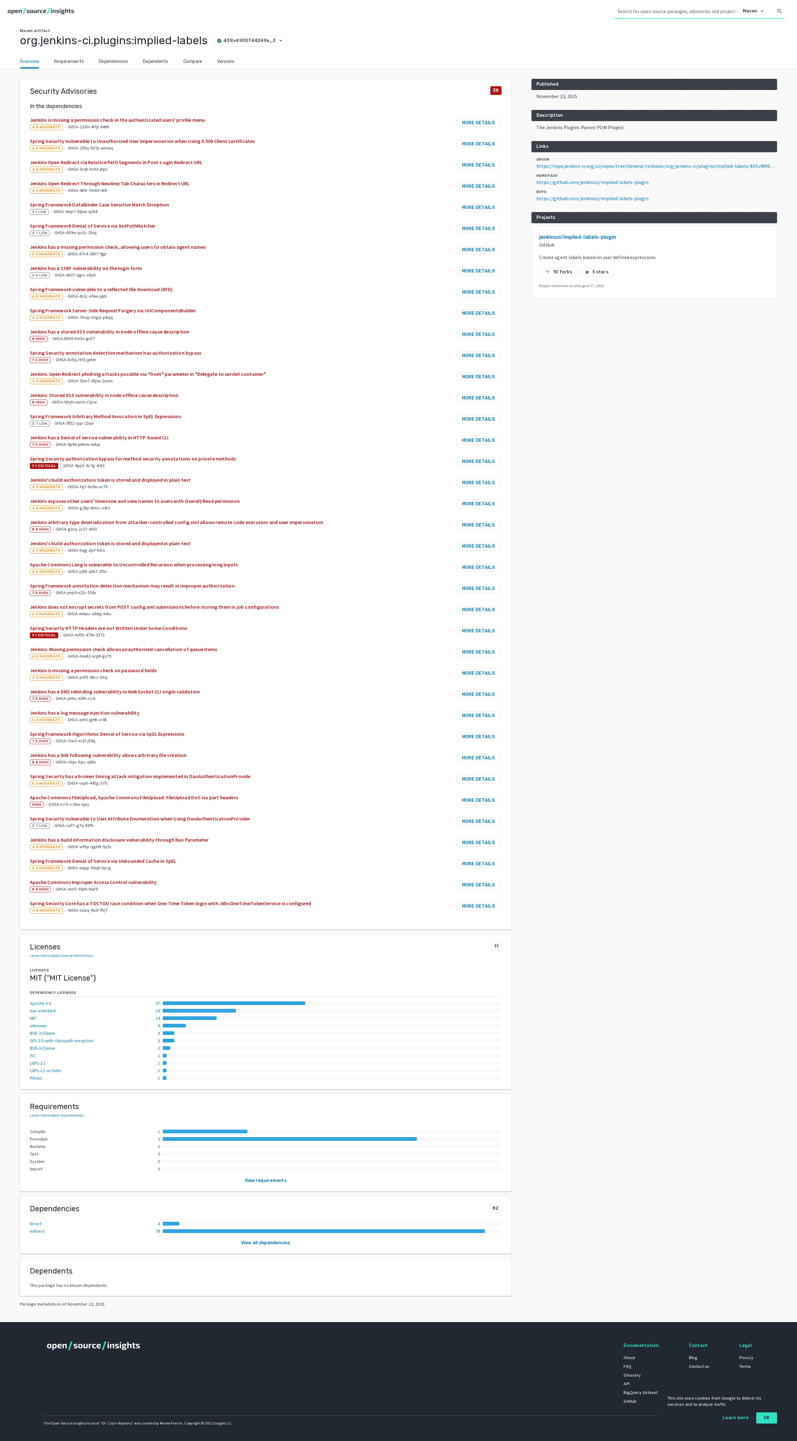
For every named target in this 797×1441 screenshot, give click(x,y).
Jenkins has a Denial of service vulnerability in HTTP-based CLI (99, 437)
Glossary (632, 1375)
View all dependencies (265, 1242)
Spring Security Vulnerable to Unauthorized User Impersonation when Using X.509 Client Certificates (142, 141)
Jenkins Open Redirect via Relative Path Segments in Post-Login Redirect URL (116, 162)
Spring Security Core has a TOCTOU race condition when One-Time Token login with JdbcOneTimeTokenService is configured (170, 903)
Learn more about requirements (56, 1115)
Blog (693, 1357)
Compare (192, 61)
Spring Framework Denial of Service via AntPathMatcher (93, 226)
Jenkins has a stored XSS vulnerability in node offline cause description (109, 331)
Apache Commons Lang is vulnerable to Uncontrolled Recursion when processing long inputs (134, 564)
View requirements (266, 1180)
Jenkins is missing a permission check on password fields (93, 670)
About (629, 1357)
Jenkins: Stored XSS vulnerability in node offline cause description (104, 395)
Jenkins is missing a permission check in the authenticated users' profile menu (117, 120)
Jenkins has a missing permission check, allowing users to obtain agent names (118, 247)
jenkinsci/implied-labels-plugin (577, 237)
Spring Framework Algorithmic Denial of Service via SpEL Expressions (107, 734)
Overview (29, 61)
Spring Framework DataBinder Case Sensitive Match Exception (99, 204)
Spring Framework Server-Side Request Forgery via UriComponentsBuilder (113, 310)
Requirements (69, 61)
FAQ (627, 1366)
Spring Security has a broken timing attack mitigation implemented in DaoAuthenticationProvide (140, 776)
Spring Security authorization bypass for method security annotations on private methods (133, 459)
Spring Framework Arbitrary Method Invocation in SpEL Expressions (105, 416)
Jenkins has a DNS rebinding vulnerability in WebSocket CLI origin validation (115, 691)
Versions (225, 61)
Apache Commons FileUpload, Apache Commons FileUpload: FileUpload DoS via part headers (134, 797)
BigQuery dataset (641, 1392)
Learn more (736, 1417)
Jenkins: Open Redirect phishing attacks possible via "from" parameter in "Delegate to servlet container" (148, 374)
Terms (745, 1366)
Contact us (699, 1366)
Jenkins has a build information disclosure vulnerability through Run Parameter (119, 840)
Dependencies (113, 61)
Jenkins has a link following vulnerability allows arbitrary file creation (108, 755)
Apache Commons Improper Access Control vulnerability (93, 882)
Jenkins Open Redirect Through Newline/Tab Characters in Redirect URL (110, 183)
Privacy (746, 1357)
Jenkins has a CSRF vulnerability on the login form (86, 268)
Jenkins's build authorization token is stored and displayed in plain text (110, 480)
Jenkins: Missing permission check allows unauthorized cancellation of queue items (123, 649)
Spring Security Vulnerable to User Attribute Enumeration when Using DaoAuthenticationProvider (140, 818)
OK (767, 1417)
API (627, 1384)
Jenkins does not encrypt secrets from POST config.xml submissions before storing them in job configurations (154, 607)
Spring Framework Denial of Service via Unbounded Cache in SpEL (103, 861)
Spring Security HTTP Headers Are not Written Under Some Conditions (108, 628)
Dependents (155, 61)
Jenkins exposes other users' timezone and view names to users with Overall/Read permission (135, 501)
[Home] (42, 11)
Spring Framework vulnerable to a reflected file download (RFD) (101, 289)
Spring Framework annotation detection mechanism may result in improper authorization (132, 586)
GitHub (630, 1401)
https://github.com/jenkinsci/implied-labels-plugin (592, 182)
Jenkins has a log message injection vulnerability (84, 713)
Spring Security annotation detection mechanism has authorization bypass (115, 353)
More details (478, 122)
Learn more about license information (61, 955)
